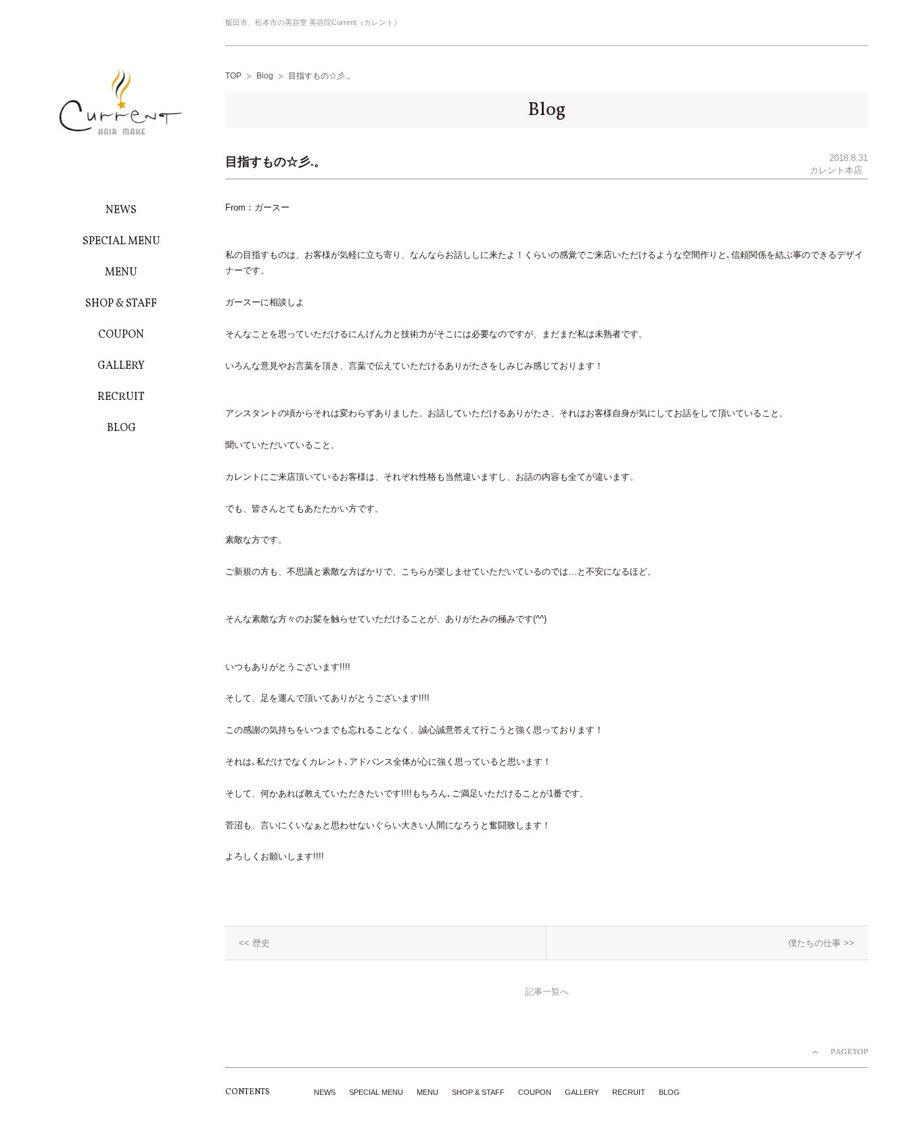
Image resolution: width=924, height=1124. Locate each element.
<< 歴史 (254, 943)
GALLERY (582, 1092)
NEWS (325, 1092)
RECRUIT (628, 1092)
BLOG (669, 1092)
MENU (427, 1092)
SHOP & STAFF (478, 1092)
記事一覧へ (547, 991)
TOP (233, 76)
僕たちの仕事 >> (821, 943)
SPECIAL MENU (376, 1092)
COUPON (534, 1092)
